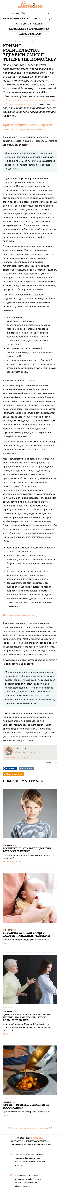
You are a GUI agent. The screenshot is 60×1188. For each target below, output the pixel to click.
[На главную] (30, 5)
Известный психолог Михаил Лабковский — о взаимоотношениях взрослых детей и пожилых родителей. (26, 1027)
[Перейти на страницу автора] (8, 754)
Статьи (19, 41)
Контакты (17, 1141)
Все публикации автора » (16, 757)
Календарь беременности (29, 28)
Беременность (14, 18)
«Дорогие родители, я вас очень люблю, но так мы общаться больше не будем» (27, 1017)
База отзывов (30, 33)
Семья (37, 23)
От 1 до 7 (49, 18)
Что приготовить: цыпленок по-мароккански (27, 1106)
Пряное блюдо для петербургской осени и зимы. (27, 1111)
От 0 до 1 (33, 18)
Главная (7, 41)
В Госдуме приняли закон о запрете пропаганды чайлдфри (26, 934)
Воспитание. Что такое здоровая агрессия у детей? (27, 850)
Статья (8, 842)
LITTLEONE (37, 1138)
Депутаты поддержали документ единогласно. (26, 939)
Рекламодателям (36, 1141)
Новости (9, 926)
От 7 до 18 (23, 23)
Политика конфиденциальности (31, 1144)
